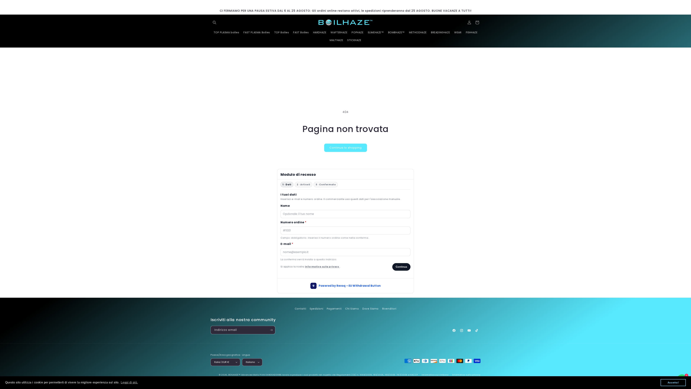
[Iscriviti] (271, 330)
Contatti (300, 308)
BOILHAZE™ (234, 374)
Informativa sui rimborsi (435, 374)
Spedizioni (316, 308)
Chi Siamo (352, 308)
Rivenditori (389, 308)
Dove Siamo (370, 308)
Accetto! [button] (673, 382)
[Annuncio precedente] (293, 3)
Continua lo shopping (345, 147)
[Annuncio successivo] (398, 3)
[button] (214, 22)
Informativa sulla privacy (466, 374)
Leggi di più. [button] (129, 382)
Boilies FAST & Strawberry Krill (51, 375)
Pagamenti (334, 308)
